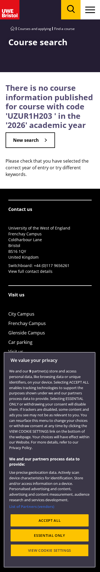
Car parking (20, 342)
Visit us (15, 352)
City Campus (21, 314)
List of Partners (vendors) (31, 506)
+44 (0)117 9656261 (51, 265)
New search (26, 140)
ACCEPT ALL (50, 520)
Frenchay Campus (27, 323)
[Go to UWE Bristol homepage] (12, 28)
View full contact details (30, 271)
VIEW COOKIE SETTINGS (49, 550)
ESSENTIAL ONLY (49, 535)
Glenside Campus (26, 333)
